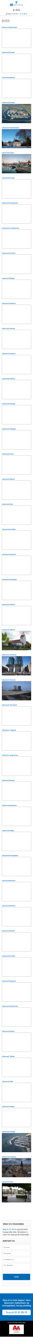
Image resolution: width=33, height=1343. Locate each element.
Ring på (16, 1312)
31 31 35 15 (23, 14)
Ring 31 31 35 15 (9, 1229)
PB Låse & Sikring (16, 3)
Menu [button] (17, 10)
